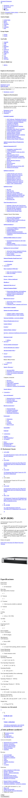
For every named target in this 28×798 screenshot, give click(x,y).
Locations (9, 423)
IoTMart (6, 436)
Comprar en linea (9, 733)
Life (8, 420)
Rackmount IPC (11, 199)
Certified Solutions (11, 150)
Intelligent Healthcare (8, 224)
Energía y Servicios (8, 276)
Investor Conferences (12, 411)
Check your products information (15, 373)
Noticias (6, 760)
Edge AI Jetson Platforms (13, 218)
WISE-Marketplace (8, 437)
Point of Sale (10, 303)
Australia (6, 42)
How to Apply (10, 424)
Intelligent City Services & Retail (11, 248)
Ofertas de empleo (8, 748)
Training (9, 421)
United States (7, 20)
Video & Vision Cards (12, 221)
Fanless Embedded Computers (14, 130)
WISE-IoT (9, 362)
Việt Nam (6, 59)
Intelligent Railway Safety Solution (15, 315)
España (7, 9)
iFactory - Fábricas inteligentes (10, 279)
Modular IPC (10, 198)
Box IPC (9, 189)
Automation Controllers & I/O (14, 149)
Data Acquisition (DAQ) (13, 154)
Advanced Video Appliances (14, 217)
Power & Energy (11, 163)
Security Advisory (8, 389)
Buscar (5, 8)
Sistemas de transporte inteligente (11, 310)
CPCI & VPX (10, 191)
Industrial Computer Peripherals (14, 193)
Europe (5, 34)
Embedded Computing (9, 116)
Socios (5, 353)
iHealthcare (6, 282)
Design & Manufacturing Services (11, 321)
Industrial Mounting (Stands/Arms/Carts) (13, 258)
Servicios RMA (11, 370)
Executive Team (11, 399)
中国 (5, 43)
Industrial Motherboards (13, 136)
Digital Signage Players (12, 125)
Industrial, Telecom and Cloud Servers (16, 205)
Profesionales (7, 416)
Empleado (6, 430)
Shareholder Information (13, 413)
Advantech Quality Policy (9, 350)
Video (5, 759)
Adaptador (9, 264)
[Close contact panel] (1, 710)
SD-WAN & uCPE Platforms (14, 209)
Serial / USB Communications (14, 183)
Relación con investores (9, 405)
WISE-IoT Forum (11, 384)
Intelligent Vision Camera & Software (16, 220)
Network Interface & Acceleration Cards (17, 207)
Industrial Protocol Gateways (14, 179)
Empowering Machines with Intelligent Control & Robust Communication (16, 292)
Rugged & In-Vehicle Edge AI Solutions (17, 245)
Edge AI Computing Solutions (14, 272)
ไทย (5, 56)
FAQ (5, 763)
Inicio (5, 442)
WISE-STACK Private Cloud (14, 211)
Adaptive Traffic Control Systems (15, 313)
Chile (5, 25)
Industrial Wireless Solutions (14, 137)
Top (3, 795)
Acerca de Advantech (8, 395)
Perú (5, 28)
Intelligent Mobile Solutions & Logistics (12, 237)
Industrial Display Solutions (10, 329)
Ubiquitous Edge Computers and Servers (17, 304)
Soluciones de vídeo (8, 337)
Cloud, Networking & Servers (10, 202)
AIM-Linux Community (13, 383)
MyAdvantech (7, 7)
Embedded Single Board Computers (16, 129)
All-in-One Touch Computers (14, 301)
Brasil (5, 21)
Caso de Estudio (8, 754)
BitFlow (9, 340)
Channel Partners (8, 356)
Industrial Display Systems (13, 133)
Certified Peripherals (8, 261)
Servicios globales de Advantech (11, 344)
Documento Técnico (9, 756)
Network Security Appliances (14, 208)
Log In (11, 5)
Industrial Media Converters (14, 178)
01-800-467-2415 (9, 737)
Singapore (6, 52)
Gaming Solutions (8, 323)
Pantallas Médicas (11, 230)
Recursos (9, 380)
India (5, 45)
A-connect (6, 764)
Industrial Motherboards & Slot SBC (16, 195)
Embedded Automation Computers (15, 156)
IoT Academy (10, 382)
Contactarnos (7, 433)
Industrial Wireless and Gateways (15, 180)
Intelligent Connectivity (9, 170)
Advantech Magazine (12, 401)
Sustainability (7, 427)
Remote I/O (10, 164)
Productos (6, 113)
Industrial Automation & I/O (10, 146)
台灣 (5, 54)
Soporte (6, 364)
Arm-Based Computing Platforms (15, 122)
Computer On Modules (12, 123)
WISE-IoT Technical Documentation (16, 386)
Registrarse (6, 5)
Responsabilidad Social (9, 746)
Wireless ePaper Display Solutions (15, 139)
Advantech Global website (11, 12)
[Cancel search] (13, 89)
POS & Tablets (10, 254)
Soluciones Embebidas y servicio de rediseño (13, 318)
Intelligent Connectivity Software (15, 182)
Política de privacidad (9, 789)
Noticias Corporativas (9, 744)
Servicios (6, 341)
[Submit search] (12, 89)
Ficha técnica (4, 542)
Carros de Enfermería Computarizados (16, 227)
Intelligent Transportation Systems (15, 196)
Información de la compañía (14, 398)
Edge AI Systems (11, 273)
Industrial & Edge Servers (9, 285)
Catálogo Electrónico (9, 762)
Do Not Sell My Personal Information (13, 790)
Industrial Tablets (11, 243)
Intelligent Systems (8, 186)
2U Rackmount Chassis (9, 446)
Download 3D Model (12, 542)
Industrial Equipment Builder (10, 288)
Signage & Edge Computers (14, 255)
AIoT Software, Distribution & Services (16, 119)
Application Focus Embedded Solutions (16, 120)
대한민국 (6, 49)
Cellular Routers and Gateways (14, 173)
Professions (9, 419)
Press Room (10, 402)
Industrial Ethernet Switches (14, 176)
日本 (5, 48)
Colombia (6, 27)
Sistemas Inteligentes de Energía (15, 231)
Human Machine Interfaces (13, 160)
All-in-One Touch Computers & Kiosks (16, 251)
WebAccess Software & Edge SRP (15, 166)
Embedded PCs (10, 127)
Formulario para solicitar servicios (15, 371)
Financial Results (11, 408)
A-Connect (6, 439)
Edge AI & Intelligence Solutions (15, 126)
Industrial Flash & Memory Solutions (16, 134)
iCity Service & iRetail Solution (14, 252)
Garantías (9, 374)
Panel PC (9, 162)
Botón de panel (4, 86)
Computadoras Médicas (12, 229)
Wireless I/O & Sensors (12, 167)
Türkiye (6, 57)
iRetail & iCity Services (9, 298)
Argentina (6, 24)
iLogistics (6, 326)
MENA (5, 65)
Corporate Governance (12, 410)
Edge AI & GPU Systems (13, 192)
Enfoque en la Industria (9, 757)
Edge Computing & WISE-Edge (11, 268)
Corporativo (7, 392)
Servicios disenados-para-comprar (11, 347)
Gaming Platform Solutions (13, 132)
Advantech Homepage (6, 1)
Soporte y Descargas (8, 367)
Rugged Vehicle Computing (10, 307)
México (5, 22)
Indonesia (6, 46)
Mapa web (6, 788)
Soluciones (6, 265)
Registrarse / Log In (8, 92)
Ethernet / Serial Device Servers (14, 175)
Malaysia (6, 51)
